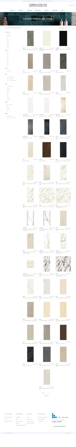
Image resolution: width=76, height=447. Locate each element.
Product (21, 10)
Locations (29, 10)
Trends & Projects (30, 423)
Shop (6, 419)
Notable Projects (30, 421)
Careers (17, 423)
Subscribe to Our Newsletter (59, 426)
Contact (46, 10)
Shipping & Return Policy (21, 425)
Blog (62, 10)
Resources (37, 10)
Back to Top (46, 395)
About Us (12, 10)
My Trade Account (8, 417)
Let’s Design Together (42, 417)
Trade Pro (54, 10)
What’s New (29, 419)
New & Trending (41, 419)
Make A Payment (19, 421)
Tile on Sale (40, 421)
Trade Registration (9, 421)
